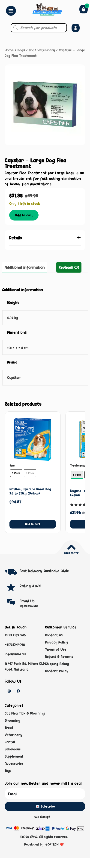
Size (12, 465)
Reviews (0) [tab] (69, 267)
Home (9, 50)
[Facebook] (18, 691)
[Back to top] (71, 547)
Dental (10, 742)
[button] (45, 238)
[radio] (16, 473)
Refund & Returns (59, 656)
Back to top (71, 553)
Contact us (54, 635)
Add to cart (24, 215)
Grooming (12, 720)
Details (15, 237)
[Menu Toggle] (11, 11)
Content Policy (56, 670)
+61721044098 (15, 644)
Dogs (21, 50)
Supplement (14, 756)
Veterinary (13, 734)
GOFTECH (52, 844)
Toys (8, 770)
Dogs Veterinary (42, 50)
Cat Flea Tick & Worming (25, 713)
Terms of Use (55, 649)
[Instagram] (9, 691)
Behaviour (13, 749)
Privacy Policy (56, 642)
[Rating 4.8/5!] (11, 587)
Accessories (14, 763)
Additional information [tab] (25, 267)
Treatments (77, 465)
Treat (9, 727)
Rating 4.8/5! (30, 585)
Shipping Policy (57, 663)
